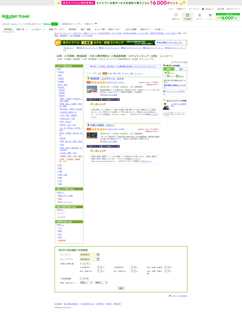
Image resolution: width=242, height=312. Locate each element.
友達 (60, 237)
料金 (68, 283)
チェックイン (65, 255)
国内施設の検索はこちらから (175, 86)
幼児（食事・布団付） (155, 267)
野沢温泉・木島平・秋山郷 (71, 109)
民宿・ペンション (65, 202)
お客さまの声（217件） (116, 82)
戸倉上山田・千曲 (67, 119)
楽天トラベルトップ (62, 33)
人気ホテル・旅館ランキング (84, 33)
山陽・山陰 (62, 175)
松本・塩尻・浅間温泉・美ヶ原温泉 (70, 149)
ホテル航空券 (177, 76)
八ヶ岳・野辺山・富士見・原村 (70, 129)
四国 (60, 178)
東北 (60, 75)
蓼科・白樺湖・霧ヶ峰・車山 (70, 134)
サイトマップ (194, 9)
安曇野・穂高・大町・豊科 (71, 156)
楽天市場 (220, 9)
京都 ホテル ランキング (154, 48)
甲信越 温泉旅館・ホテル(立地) (136, 33)
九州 (60, 181)
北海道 (61, 72)
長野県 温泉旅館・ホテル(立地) (163, 33)
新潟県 (62, 90)
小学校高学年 (85, 267)
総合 (99, 73)
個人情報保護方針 (71, 304)
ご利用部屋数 (65, 279)
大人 (81, 264)
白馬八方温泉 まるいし (102, 125)
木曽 (62, 145)
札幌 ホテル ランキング (88, 48)
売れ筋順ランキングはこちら (170, 42)
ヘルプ (170, 9)
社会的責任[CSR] (87, 304)
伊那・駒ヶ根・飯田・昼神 (71, 141)
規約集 (108, 304)
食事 (114, 73)
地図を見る (138, 87)
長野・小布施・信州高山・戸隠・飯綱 (70, 100)
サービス (125, 73)
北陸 (60, 165)
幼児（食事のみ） (86, 271)
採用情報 (100, 304)
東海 (60, 168)
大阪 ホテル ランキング (176, 48)
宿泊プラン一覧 (95, 99)
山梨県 (62, 93)
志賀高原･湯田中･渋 (68, 112)
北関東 (61, 78)
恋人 (60, 234)
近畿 (60, 171)
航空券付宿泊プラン (111, 99)
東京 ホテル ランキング (110, 48)
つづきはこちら (145, 161)
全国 (59, 69)
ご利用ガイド (181, 9)
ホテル (172, 73)
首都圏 (61, 82)
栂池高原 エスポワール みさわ (107, 78)
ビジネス (62, 217)
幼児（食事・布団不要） (154, 272)
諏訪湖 (63, 138)
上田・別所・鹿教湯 (68, 115)
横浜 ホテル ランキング (132, 48)
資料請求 (117, 304)
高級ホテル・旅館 (65, 196)
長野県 (62, 96)
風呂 (119, 73)
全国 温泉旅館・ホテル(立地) (110, 33)
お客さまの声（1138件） (116, 129)
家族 (60, 231)
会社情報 (58, 304)
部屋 (110, 73)
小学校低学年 (118, 267)
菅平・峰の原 (65, 122)
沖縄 (60, 184)
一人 (60, 228)
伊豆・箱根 (62, 85)
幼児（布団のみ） (120, 271)
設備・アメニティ (136, 73)
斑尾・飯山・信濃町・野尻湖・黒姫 (70, 105)
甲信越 (61, 87)
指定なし (61, 192)
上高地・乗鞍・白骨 (68, 153)
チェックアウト (66, 259)
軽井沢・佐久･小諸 (68, 125)
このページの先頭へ (179, 296)
